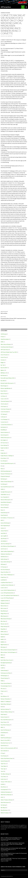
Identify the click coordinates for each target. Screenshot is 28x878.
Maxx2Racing (4, 611)
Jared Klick (3, 533)
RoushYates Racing (5, 724)
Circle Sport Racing (5, 409)
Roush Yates (3, 722)
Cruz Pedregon (4, 419)
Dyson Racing (4, 445)
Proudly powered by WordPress (7, 876)
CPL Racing (3, 414)
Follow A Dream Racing (6, 481)
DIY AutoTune (4, 442)
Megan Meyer (4, 613)
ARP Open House (5, 349)
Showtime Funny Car (5, 743)
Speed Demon (4, 745)
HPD (2, 520)
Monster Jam (4, 623)
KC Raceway (3, 567)
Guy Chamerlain (4, 497)
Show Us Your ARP (5, 740)
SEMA (2, 735)
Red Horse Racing (5, 709)
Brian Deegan (4, 385)
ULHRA (2, 784)
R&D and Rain (4, 312)
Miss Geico (3, 621)
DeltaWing (3, 429)
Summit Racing (4, 761)
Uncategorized (4, 789)
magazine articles (4, 600)
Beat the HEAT (4, 367)
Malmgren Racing (4, 603)
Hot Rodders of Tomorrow (6, 517)
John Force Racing (5, 543)
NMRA (2, 657)
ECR (2, 450)
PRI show (3, 688)
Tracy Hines (3, 776)
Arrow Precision (4, 354)
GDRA (2, 489)
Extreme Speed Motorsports (7, 463)
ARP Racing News (6, 7)
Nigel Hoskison (4, 644)
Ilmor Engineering (5, 525)
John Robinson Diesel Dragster (8, 546)
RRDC (2, 727)
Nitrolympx (3, 647)
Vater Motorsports (5, 802)
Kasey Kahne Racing (5, 561)
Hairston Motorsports (6, 499)
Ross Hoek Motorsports (6, 719)
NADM (2, 636)
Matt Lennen (4, 608)
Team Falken (3, 766)
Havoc (2, 510)
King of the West (4, 572)
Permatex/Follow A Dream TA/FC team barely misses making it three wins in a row (13, 318)
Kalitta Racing (4, 559)
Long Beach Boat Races (6, 582)
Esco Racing (3, 460)
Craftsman (3, 416)
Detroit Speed (4, 435)
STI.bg (2, 753)
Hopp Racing (3, 515)
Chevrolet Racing (5, 12)
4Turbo (2, 336)
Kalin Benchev (4, 556)
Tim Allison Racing (5, 774)
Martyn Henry (4, 605)
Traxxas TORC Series (5, 781)
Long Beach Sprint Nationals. (7, 585)
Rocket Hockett (4, 717)
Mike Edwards (4, 616)
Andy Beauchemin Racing (6, 347)
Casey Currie (4, 398)
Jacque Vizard (4, 530)
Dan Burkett (3, 427)
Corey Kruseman (4, 411)
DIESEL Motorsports (5, 437)
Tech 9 (2, 771)
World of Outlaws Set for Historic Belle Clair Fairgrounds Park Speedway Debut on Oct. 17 (13, 849)
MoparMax (3, 629)
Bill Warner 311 (4, 372)
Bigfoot (2, 370)
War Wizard (3, 807)
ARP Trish (10, 36)
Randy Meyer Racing (5, 704)
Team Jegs (3, 768)
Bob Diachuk (3, 375)
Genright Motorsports (6, 491)
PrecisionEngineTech (5, 686)
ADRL (2, 341)
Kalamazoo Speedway (5, 554)
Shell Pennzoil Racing (5, 737)
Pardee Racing (4, 670)
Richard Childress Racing (6, 711)
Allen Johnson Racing (5, 344)
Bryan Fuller (3, 391)
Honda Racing (4, 512)
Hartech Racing (4, 504)
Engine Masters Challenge (6, 455)
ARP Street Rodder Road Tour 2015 (9, 352)
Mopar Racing (4, 626)
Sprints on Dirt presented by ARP (8, 748)
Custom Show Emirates (6, 424)
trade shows (3, 779)
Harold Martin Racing (5, 502)
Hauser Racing (4, 507)
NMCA (2, 655)
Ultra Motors (3, 786)
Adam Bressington (5, 339)
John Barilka (3, 541)
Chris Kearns (4, 406)
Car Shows (3, 396)
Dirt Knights (3, 440)
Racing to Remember (5, 699)
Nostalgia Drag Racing (6, 662)
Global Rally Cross (5, 494)
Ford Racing (3, 484)
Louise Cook (3, 587)
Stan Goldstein (4, 750)
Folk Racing (3, 479)
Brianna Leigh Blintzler (6, 388)
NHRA (2, 639)
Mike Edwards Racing (5, 618)
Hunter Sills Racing (5, 523)
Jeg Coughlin (4, 535)
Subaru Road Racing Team (6, 758)
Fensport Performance (6, 473)
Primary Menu (26, 7)
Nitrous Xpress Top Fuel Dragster (8, 652)
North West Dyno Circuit (6, 660)
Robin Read (3, 714)
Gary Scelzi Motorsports (6, 486)
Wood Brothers (4, 810)
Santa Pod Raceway (5, 730)
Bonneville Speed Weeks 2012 (7, 378)
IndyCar (2, 528)
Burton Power (4, 393)
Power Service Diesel (5, 683)
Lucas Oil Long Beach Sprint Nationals (9, 595)
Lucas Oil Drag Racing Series (7, 592)
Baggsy (2, 362)
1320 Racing (3, 334)
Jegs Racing (3, 538)
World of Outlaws (5, 812)
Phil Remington (4, 675)
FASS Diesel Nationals (5, 471)
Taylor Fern (3, 763)
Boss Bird (3, 380)
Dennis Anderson (5, 432)
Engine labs (3, 453)
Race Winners (4, 696)
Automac (3, 360)
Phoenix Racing (4, 678)
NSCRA (2, 665)
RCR (2, 706)
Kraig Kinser (3, 577)
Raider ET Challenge (5, 701)
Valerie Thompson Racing (6, 799)
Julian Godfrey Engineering (7, 551)
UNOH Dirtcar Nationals (6, 794)
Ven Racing (3, 805)
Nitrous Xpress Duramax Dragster (8, 649)
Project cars (3, 691)
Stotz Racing (3, 755)
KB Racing (3, 564)
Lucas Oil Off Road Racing (6, 598)
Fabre (2, 468)
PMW (2, 680)
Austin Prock (4, 357)
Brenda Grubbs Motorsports (7, 383)
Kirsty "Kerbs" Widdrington (7, 574)
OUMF (2, 667)
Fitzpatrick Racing (5, 476)
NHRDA (2, 642)
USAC (2, 797)
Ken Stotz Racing (4, 569)
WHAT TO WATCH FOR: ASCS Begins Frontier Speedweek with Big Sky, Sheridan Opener (11, 838)
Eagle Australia (4, 447)
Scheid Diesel (4, 732)
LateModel (3, 579)
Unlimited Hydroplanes (6, 792)
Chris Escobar (4, 403)
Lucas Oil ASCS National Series (8, 590)
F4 (1, 466)
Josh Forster (3, 548)
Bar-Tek (2, 365)
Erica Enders (3, 458)
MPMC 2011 (3, 631)
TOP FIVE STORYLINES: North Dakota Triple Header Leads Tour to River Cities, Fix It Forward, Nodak (12, 843)
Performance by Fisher (6, 673)
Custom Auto (4, 422)
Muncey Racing (4, 634)
